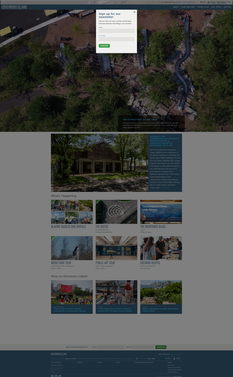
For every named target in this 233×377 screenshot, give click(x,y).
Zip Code (102, 35)
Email (101, 27)
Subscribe (104, 45)
